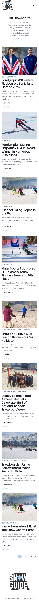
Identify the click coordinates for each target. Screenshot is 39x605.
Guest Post (7, 168)
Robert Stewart (8, 103)
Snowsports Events (19, 392)
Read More (5, 107)
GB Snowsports (12, 76)
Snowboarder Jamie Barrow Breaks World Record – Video (16, 468)
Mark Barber (8, 354)
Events (4, 76)
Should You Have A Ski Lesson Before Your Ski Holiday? (17, 337)
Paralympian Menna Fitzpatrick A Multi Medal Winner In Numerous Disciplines (18, 150)
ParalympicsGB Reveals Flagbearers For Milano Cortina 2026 (18, 83)
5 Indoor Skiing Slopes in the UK (19, 211)
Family (4, 522)
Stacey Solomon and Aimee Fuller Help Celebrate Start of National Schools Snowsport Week (16, 402)
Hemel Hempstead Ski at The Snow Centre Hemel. (19, 528)
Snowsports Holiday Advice (22, 330)
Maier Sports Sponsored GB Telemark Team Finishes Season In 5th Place (18, 274)
